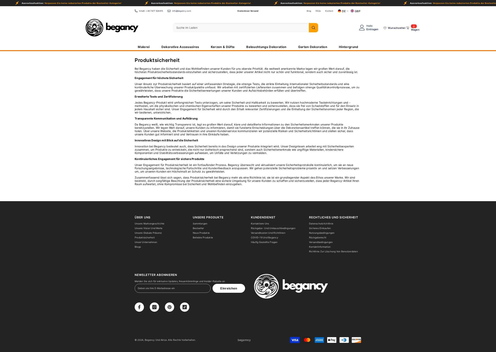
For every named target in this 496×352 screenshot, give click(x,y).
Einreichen (228, 288)
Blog (309, 11)
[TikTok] (184, 307)
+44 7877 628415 (154, 11)
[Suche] (245, 27)
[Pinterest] (169, 307)
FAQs (318, 11)
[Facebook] (139, 307)
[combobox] (240, 27)
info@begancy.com (181, 11)
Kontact (329, 11)
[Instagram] (154, 307)
